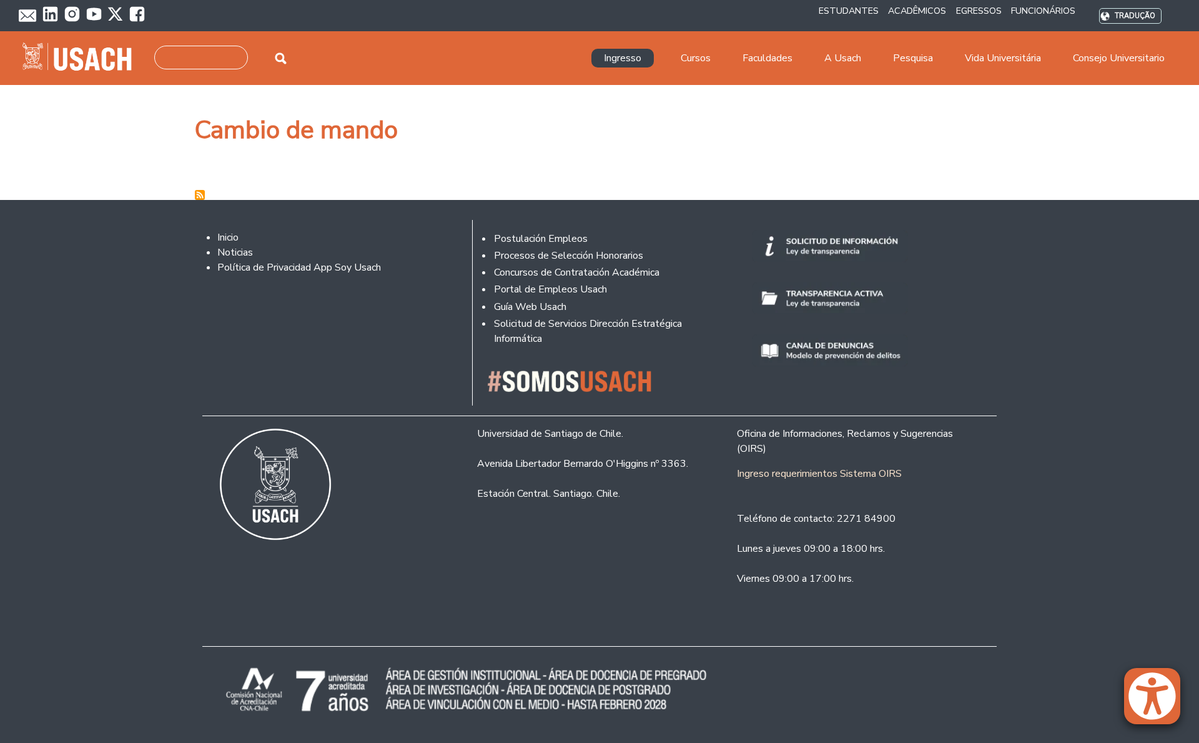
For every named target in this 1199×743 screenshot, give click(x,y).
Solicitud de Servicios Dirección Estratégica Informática (588, 331)
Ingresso (622, 58)
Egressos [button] (979, 10)
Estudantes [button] (849, 10)
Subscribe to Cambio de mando (200, 195)
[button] (1158, 702)
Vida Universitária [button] (1003, 58)
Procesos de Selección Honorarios (568, 255)
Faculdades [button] (767, 58)
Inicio (228, 237)
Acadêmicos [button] (917, 10)
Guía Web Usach (530, 307)
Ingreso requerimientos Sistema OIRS (819, 474)
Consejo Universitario (1119, 58)
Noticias (235, 252)
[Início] (82, 58)
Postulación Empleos (541, 239)
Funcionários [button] (1043, 10)
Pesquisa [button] (913, 58)
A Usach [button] (842, 58)
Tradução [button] (1135, 16)
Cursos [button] (696, 58)
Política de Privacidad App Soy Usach (299, 267)
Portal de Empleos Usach (550, 289)
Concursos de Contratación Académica (576, 272)
